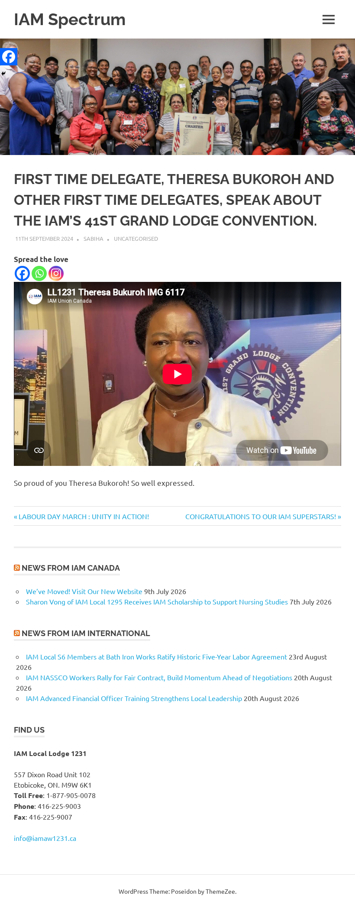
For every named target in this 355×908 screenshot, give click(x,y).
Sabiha (93, 238)
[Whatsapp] (39, 273)
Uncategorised (136, 238)
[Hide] (3, 73)
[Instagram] (56, 273)
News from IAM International (86, 633)
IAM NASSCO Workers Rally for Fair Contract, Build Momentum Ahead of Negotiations (159, 677)
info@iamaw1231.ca (45, 838)
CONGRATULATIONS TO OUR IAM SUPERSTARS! (260, 516)
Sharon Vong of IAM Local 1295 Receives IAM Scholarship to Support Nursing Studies (157, 601)
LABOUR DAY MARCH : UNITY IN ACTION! (83, 516)
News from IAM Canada (71, 567)
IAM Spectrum (70, 19)
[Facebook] (22, 273)
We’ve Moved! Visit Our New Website (84, 591)
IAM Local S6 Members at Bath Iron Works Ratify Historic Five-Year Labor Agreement (156, 656)
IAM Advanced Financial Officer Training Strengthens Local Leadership (134, 698)
